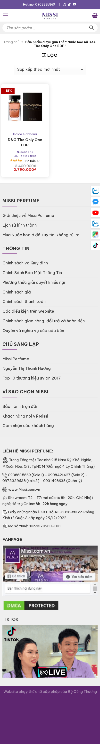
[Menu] (5, 15)
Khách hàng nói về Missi (25, 416)
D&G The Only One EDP (25, 142)
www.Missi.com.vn (24, 489)
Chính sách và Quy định (25, 262)
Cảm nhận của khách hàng (28, 425)
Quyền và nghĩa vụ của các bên (33, 330)
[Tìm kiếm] (91, 28)
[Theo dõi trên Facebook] (59, 4)
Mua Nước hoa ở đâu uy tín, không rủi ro (41, 234)
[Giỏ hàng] (95, 15)
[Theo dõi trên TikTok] (69, 4)
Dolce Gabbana (25, 134)
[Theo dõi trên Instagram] (64, 4)
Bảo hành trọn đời (19, 406)
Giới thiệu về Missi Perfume (28, 215)
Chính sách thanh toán (24, 301)
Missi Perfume (15, 358)
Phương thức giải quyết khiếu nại (33, 282)
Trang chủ (11, 42)
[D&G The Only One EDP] (25, 108)
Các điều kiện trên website (28, 311)
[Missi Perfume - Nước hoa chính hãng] (50, 15)
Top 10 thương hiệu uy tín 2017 (31, 377)
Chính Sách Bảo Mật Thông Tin (32, 272)
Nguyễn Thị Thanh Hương (26, 368)
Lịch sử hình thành (19, 225)
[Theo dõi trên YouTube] (74, 4)
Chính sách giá (16, 291)
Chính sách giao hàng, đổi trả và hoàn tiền (43, 320)
